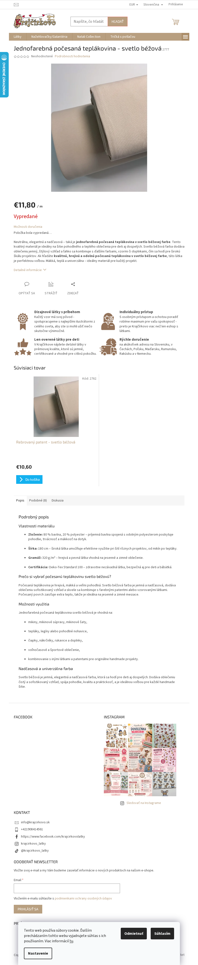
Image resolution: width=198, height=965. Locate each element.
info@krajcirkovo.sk (35, 822)
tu (71, 941)
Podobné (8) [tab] (38, 500)
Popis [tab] (20, 500)
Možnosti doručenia (28, 227)
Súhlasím (162, 933)
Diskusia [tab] (58, 500)
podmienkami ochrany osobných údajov (83, 898)
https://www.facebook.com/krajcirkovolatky (53, 836)
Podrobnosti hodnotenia (72, 56)
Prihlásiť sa (28, 909)
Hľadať (118, 21)
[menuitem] (17, 37)
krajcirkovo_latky (33, 843)
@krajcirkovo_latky (35, 850)
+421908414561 (32, 829)
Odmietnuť (133, 933)
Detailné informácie (28, 270)
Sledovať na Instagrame (144, 803)
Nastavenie (38, 953)
